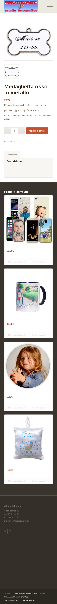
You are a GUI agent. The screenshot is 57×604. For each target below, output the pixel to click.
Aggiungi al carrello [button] (18, 262)
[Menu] (48, 6)
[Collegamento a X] (5, 531)
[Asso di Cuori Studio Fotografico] (23, 6)
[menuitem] (48, 6)
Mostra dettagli (39, 262)
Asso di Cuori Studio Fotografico (27, 593)
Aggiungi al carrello (37, 130)
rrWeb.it (26, 596)
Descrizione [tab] (12, 154)
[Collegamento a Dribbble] (10, 531)
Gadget (15, 141)
